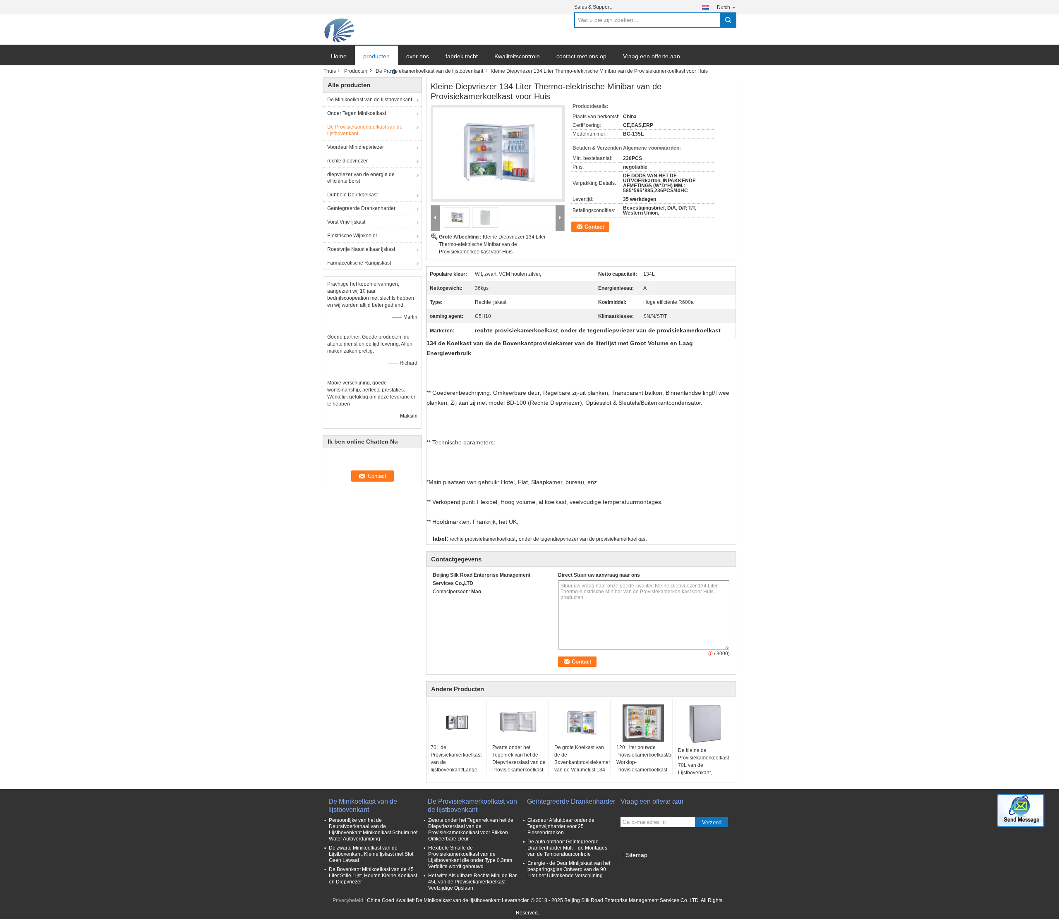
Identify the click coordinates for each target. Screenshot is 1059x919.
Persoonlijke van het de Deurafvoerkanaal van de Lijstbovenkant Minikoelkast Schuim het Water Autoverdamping (373, 829)
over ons (417, 56)
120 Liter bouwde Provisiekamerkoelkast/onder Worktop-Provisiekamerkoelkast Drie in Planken (644, 762)
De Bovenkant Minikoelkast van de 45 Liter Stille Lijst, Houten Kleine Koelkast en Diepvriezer (373, 875)
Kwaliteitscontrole (517, 56)
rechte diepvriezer (347, 161)
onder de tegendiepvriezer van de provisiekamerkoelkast (583, 539)
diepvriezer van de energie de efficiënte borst (361, 178)
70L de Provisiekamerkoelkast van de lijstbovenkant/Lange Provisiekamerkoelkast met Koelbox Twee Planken (456, 770)
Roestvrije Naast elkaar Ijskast (361, 249)
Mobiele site (639, 865)
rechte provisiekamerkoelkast (482, 539)
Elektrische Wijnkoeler (352, 236)
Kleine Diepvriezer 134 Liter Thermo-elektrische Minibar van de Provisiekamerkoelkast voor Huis (492, 244)
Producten (355, 71)
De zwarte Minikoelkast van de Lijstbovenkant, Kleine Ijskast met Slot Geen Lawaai (371, 854)
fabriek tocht (462, 56)
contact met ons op (581, 56)
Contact (594, 227)
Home (339, 56)
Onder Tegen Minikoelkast (356, 113)
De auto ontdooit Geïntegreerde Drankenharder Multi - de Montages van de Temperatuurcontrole (567, 848)
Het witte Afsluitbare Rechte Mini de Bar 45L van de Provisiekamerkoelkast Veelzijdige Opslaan (472, 882)
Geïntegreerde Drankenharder (361, 208)
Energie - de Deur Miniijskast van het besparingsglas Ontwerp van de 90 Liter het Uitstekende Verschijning (568, 869)
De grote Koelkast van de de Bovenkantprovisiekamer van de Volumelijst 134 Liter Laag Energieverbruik (582, 766)
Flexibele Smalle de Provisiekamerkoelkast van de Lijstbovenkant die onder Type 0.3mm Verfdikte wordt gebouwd (470, 857)
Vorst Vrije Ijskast (346, 222)
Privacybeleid (348, 900)
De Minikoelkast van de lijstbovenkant (369, 100)
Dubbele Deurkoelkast (352, 195)
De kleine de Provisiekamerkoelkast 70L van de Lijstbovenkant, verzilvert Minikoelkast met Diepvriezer (703, 768)
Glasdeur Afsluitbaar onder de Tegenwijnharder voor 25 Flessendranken (560, 826)
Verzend (711, 822)
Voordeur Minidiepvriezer (355, 147)
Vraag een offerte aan (651, 56)
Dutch (723, 7)
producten (376, 56)
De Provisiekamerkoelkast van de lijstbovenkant (429, 71)
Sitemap (636, 855)
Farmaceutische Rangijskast (359, 263)
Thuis (329, 71)
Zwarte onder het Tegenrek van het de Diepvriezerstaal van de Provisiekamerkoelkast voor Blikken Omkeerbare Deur (519, 766)
